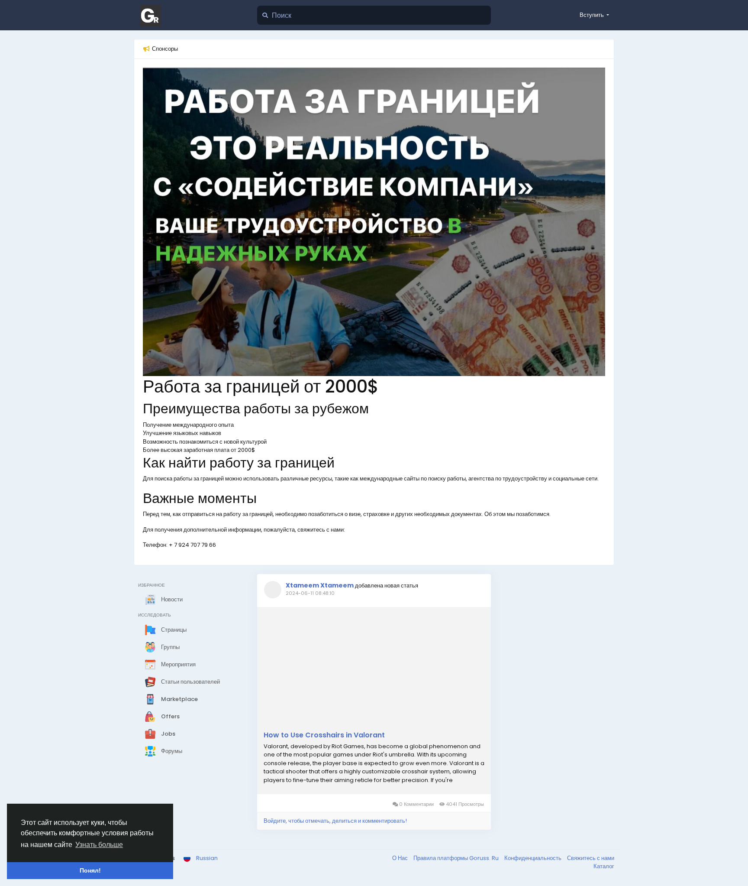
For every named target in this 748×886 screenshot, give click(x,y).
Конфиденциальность (533, 858)
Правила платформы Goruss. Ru (456, 858)
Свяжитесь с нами (590, 858)
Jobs (167, 733)
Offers (170, 716)
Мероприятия (178, 664)
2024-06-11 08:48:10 (310, 593)
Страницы (173, 629)
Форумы (171, 750)
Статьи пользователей (190, 681)
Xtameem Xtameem (320, 585)
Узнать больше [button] (99, 844)
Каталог (603, 866)
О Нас (400, 858)
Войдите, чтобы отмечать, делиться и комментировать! (335, 821)
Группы (170, 647)
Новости (171, 599)
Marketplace (179, 699)
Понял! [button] (90, 870)
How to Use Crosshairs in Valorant (324, 735)
